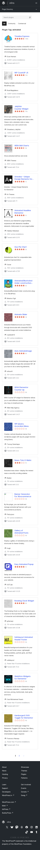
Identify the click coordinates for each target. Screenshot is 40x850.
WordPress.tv (8, 795)
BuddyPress (7, 813)
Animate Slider (20, 314)
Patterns (24, 778)
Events (23, 788)
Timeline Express (21, 36)
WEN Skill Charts (21, 145)
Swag (24, 795)
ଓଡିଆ (9, 822)
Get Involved (26, 785)
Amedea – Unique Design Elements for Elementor (23, 178)
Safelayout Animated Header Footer (23, 638)
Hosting (5, 774)
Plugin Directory (7, 9)
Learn (4, 785)
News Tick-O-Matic (22, 460)
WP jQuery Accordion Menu (21, 425)
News (4, 771)
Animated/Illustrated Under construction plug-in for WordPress (23, 282)
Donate (25, 792)
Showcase (25, 767)
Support (5, 788)
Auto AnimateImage (23, 351)
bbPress (6, 809)
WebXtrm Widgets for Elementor (22, 677)
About (4, 767)
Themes (24, 771)
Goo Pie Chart (20, 247)
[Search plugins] (30, 17)
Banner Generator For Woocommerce (22, 495)
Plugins (23, 774)
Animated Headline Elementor (22, 211)
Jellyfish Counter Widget (21, 107)
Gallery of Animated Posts (21, 531)
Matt (5, 806)
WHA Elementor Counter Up (21, 388)
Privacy (5, 778)
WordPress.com (9, 802)
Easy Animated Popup (24, 564)
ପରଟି (23, 756)
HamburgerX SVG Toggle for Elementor (23, 716)
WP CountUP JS (21, 73)
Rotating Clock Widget (24, 601)
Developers (6, 792)
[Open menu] (36, 3)
